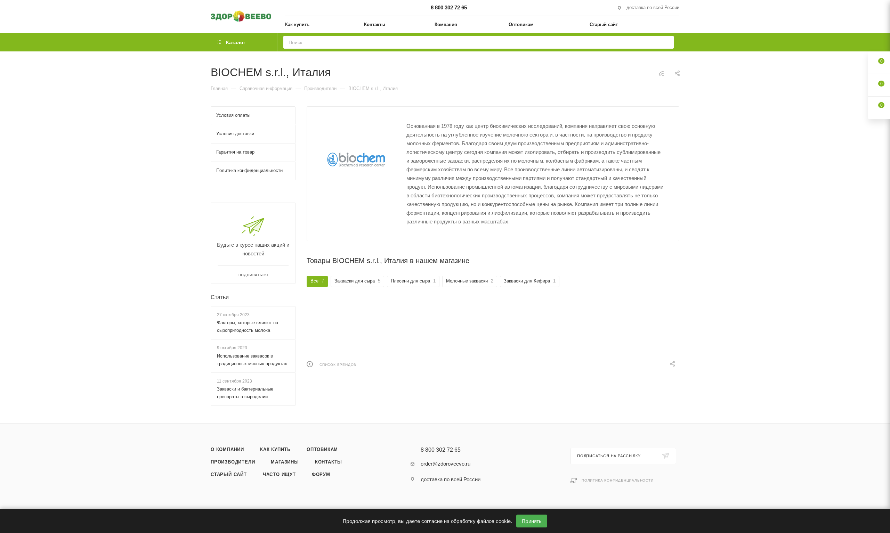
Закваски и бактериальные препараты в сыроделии (245, 392)
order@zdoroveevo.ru (445, 464)
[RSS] (661, 73)
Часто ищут (279, 474)
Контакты (328, 462)
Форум (321, 474)
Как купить (275, 449)
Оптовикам (322, 449)
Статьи (220, 297)
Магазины (285, 462)
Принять (532, 521)
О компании (227, 449)
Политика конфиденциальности (618, 480)
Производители (233, 462)
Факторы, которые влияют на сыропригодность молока (247, 326)
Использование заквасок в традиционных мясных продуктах (252, 359)
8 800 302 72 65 (449, 7)
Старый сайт (229, 474)
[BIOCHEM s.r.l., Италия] (356, 159)
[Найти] (666, 42)
